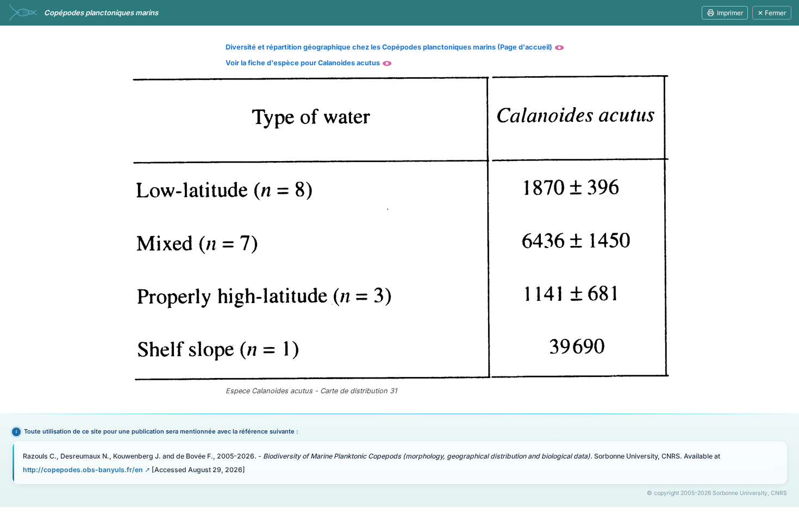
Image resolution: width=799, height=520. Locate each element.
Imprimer (730, 13)
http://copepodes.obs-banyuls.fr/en (83, 470)
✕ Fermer (772, 13)
